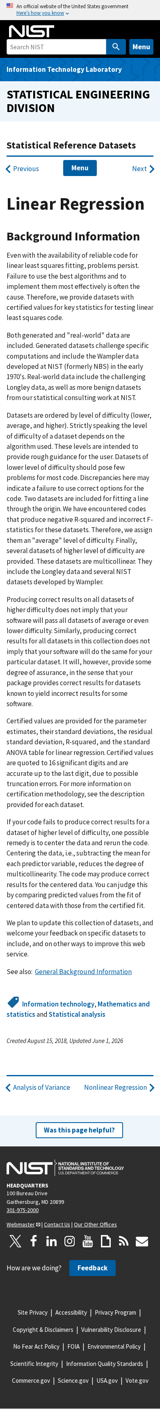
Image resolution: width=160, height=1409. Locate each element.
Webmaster (21, 1224)
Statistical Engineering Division (78, 101)
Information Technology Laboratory (64, 69)
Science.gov (73, 1380)
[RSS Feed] (124, 1241)
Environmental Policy (114, 1346)
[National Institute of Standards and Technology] (65, 1168)
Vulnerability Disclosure (111, 1330)
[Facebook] (34, 1241)
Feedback (92, 1267)
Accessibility (71, 1312)
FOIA (73, 1346)
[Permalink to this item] (146, 236)
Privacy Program (115, 1312)
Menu (141, 46)
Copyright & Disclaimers (43, 1330)
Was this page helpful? (79, 1130)
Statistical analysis (77, 1014)
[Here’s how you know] (80, 10)
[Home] (31, 31)
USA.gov (107, 1380)
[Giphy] (106, 1241)
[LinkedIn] (52, 1241)
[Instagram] (70, 1241)
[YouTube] (88, 1241)
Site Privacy (33, 1312)
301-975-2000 (23, 1210)
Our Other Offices (95, 1224)
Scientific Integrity (34, 1364)
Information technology (58, 1004)
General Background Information (83, 971)
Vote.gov (137, 1380)
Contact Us (57, 1224)
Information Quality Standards (104, 1364)
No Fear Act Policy (36, 1346)
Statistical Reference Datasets (71, 145)
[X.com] (16, 1241)
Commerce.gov (31, 1380)
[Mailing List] (142, 1241)
